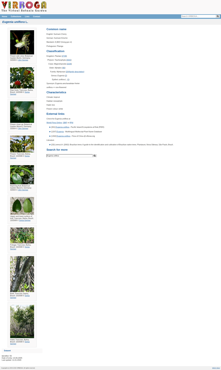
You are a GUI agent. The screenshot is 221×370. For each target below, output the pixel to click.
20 (67, 72)
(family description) (76, 72)
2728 (64, 56)
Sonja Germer (25, 220)
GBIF (65, 123)
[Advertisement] (185, 7)
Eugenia (60, 132)
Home (4, 16)
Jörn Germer (23, 60)
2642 (69, 60)
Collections (16, 16)
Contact (36, 16)
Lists (27, 16)
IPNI (71, 123)
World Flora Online (54, 123)
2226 (69, 64)
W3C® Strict (216, 368)
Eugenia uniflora (62, 127)
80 (64, 68)
